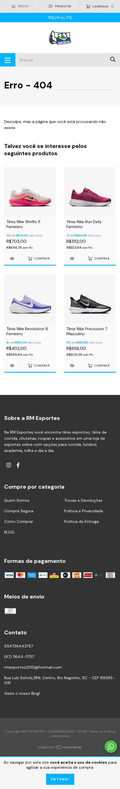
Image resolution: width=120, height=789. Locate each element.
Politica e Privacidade (83, 510)
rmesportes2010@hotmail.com (33, 667)
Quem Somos (17, 500)
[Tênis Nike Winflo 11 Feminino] (12, 258)
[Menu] (7, 59)
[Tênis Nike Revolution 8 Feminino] (12, 365)
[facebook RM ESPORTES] (18, 465)
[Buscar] (113, 59)
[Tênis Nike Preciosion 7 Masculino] (72, 365)
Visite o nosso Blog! (22, 693)
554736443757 (18, 646)
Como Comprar (18, 521)
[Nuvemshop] (60, 748)
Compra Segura (18, 510)
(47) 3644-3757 (19, 656)
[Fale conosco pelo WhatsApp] (111, 746)
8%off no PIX (60, 17)
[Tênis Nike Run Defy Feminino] (72, 258)
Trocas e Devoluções (83, 500)
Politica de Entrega (81, 521)
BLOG (9, 532)
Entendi (60, 779)
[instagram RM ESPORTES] (8, 465)
